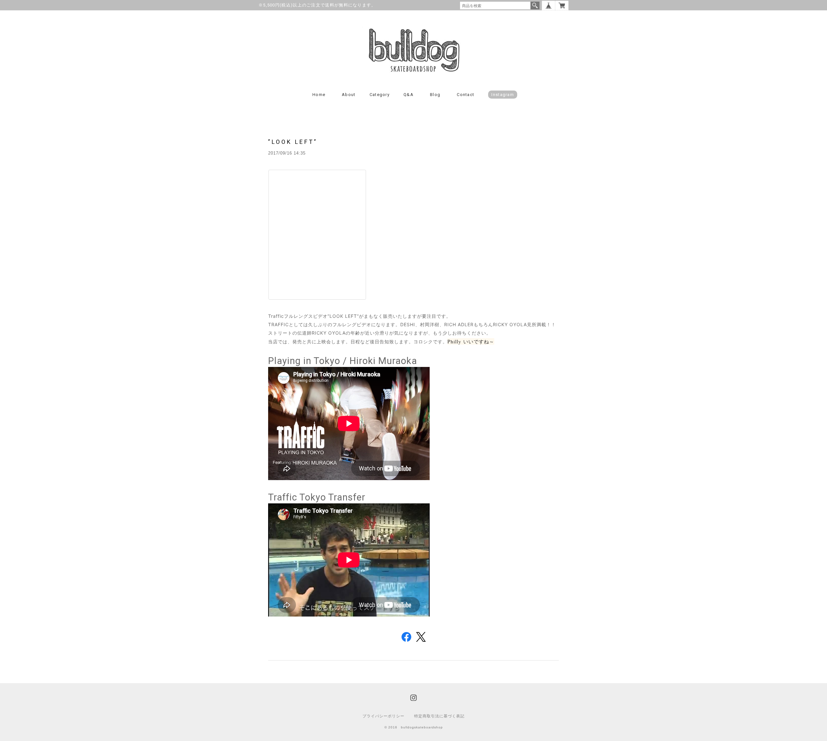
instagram (502, 94)
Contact (465, 94)
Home (318, 94)
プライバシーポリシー (383, 716)
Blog (435, 94)
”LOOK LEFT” (293, 141)
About (349, 94)
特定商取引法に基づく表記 (439, 716)
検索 (534, 5)
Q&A (408, 94)
